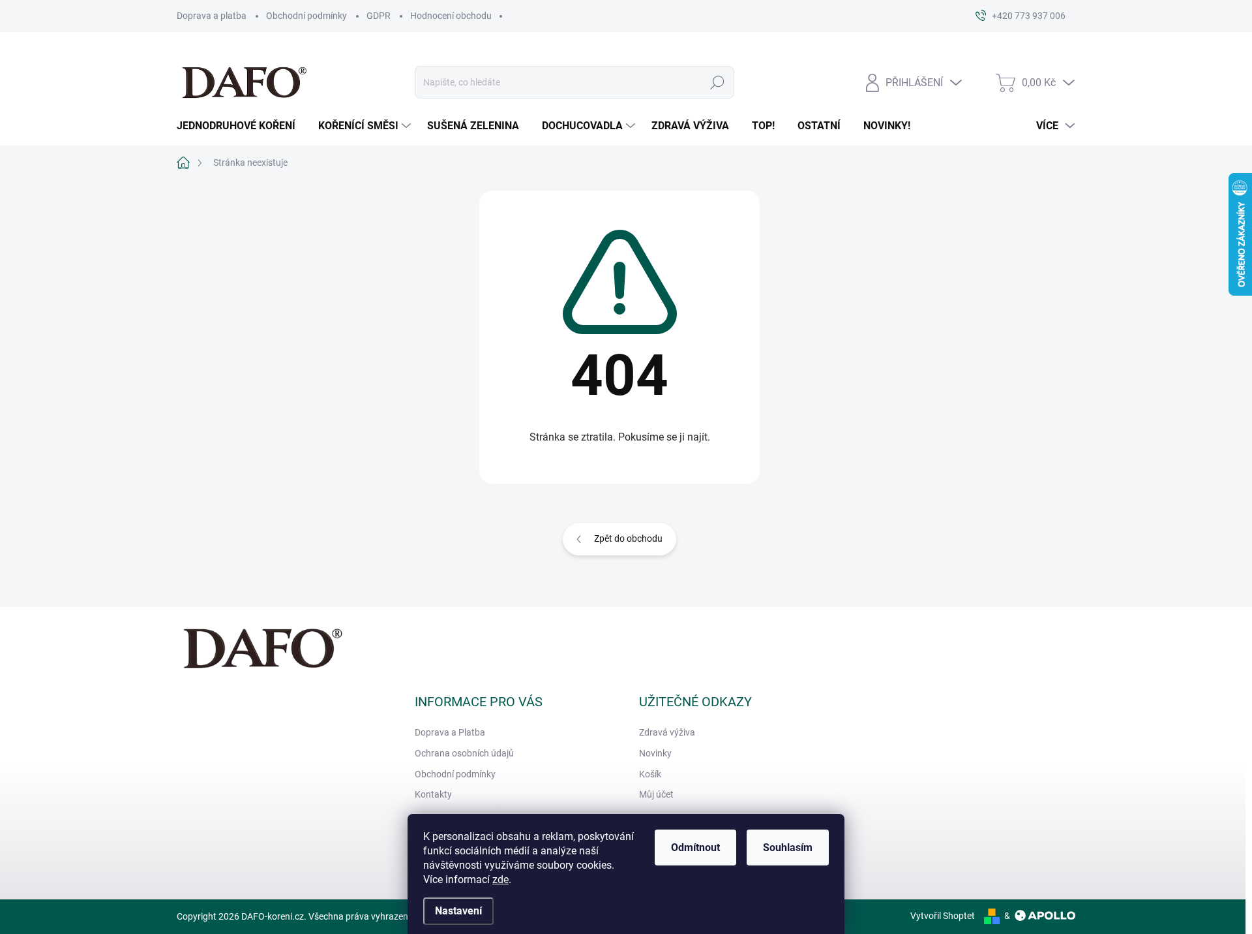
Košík (650, 774)
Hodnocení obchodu (451, 15)
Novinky (655, 753)
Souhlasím (787, 847)
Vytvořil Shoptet (942, 916)
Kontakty (433, 794)
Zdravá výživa (667, 732)
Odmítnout (695, 847)
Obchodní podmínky (306, 15)
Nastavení (458, 911)
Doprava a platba (211, 15)
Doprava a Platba (450, 732)
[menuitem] (241, 126)
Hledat (717, 82)
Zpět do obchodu (628, 538)
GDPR (378, 15)
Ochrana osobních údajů (464, 753)
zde (500, 879)
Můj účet (656, 794)
